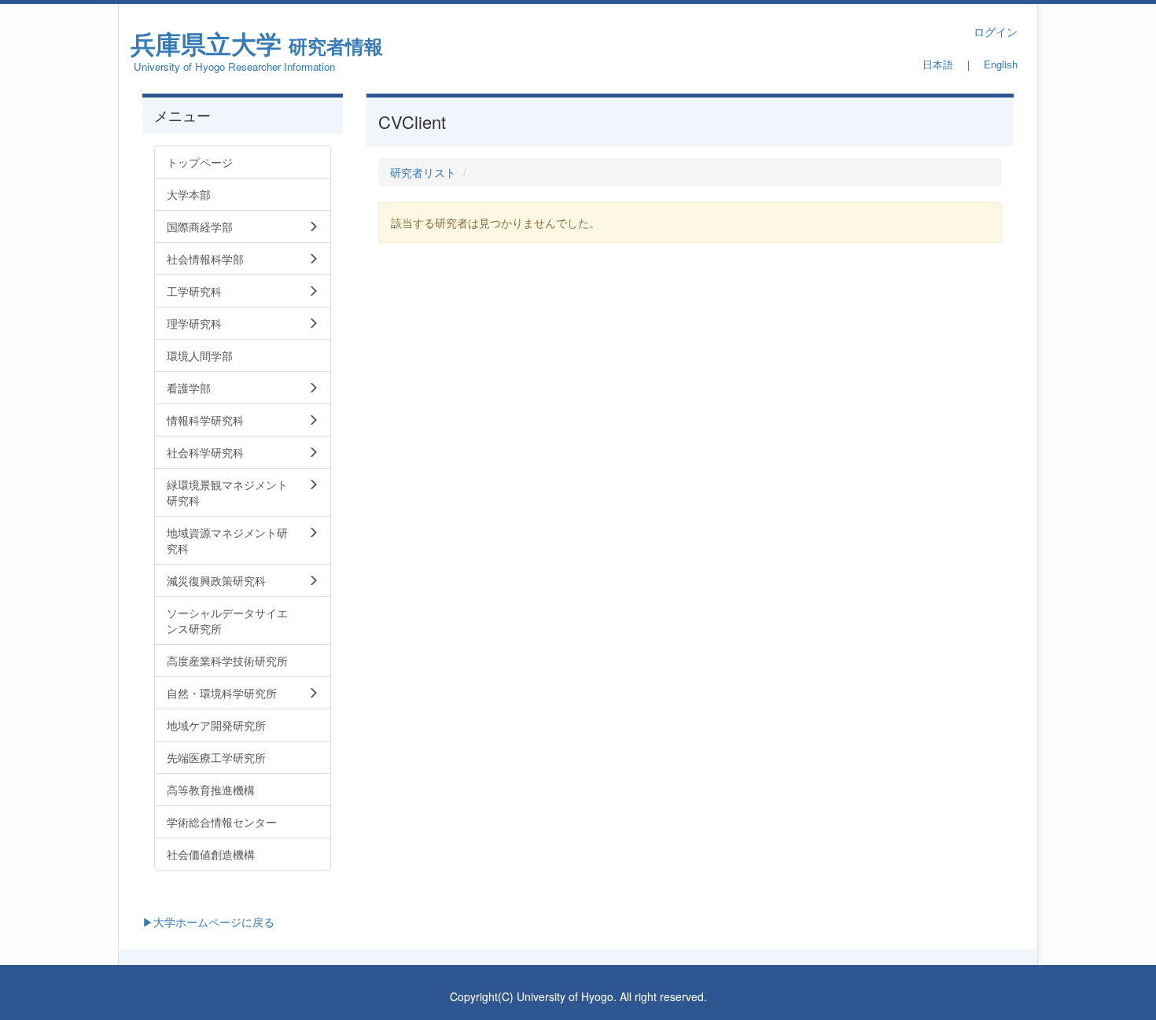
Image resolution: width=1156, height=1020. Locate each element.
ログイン (996, 31)
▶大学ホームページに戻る (208, 922)
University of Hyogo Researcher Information (234, 66)
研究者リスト (423, 172)
